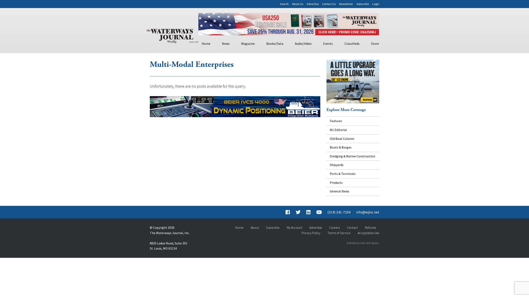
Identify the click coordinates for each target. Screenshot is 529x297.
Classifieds (352, 43)
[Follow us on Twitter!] (298, 212)
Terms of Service (339, 233)
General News (339, 191)
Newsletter (346, 4)
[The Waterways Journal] (172, 35)
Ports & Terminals (343, 174)
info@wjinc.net (367, 212)
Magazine (248, 43)
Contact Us (329, 4)
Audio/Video (303, 43)
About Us (297, 4)
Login (375, 4)
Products (336, 182)
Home (206, 43)
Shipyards (336, 165)
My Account (294, 227)
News (226, 43)
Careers (334, 227)
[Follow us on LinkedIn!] (308, 212)
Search (284, 4)
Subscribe (362, 4)
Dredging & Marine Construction (352, 156)
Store (375, 43)
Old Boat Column (342, 139)
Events (328, 43)
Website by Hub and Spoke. (363, 243)
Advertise (313, 4)
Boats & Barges (340, 147)
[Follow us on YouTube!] (319, 212)
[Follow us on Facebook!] (288, 212)
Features (336, 121)
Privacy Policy (311, 233)
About (255, 227)
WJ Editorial (338, 130)
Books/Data (274, 43)
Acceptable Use (368, 233)
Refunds (370, 227)
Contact (352, 227)
